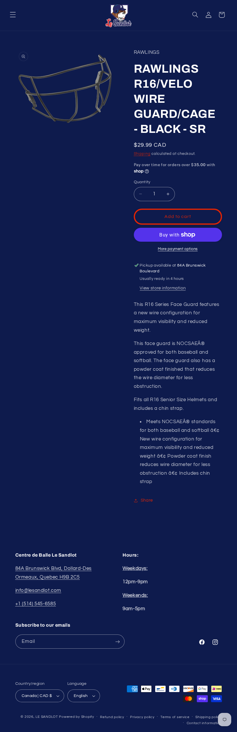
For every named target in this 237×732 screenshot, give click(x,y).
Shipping (142, 154)
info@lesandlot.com (38, 590)
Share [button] (147, 500)
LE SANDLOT (47, 716)
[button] (12, 14)
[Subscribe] (117, 641)
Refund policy (112, 717)
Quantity (142, 182)
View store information (163, 288)
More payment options (178, 249)
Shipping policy (208, 717)
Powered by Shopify (76, 716)
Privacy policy (142, 717)
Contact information (204, 723)
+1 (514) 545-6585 (35, 603)
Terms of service (175, 717)
